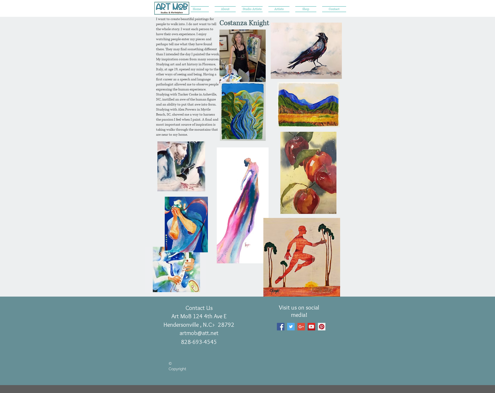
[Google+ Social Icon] (301, 326)
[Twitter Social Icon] (291, 326)
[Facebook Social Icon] (280, 326)
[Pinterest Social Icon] (321, 326)
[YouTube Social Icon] (311, 326)
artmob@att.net (199, 333)
